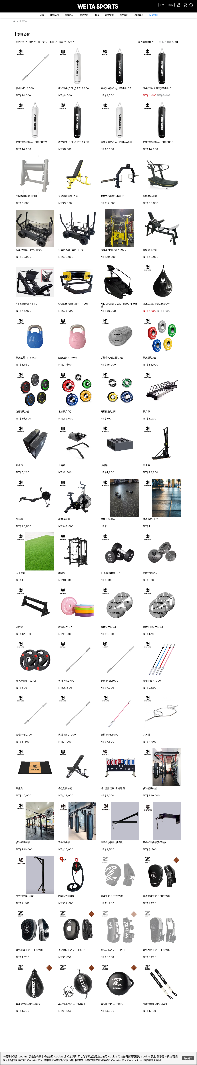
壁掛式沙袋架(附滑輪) (154, 842)
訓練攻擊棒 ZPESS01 (155, 1004)
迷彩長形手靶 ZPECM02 (157, 950)
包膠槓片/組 (22, 411)
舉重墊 (19, 465)
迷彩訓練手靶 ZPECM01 (29, 950)
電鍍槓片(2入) (108, 627)
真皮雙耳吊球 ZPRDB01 (71, 1004)
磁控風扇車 (64, 519)
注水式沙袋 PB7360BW (156, 304)
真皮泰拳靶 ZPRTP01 (113, 950)
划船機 (19, 519)
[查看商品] (30, 66)
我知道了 (188, 1058)
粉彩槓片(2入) (66, 627)
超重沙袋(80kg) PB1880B (158, 142)
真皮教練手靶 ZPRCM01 (72, 950)
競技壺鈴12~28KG (26, 357)
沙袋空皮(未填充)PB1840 (157, 88)
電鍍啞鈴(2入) (150, 573)
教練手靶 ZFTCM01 (112, 896)
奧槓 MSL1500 (25, 88)
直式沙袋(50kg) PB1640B (73, 142)
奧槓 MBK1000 (152, 681)
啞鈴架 (19, 627)
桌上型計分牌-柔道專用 (113, 788)
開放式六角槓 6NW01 (113, 196)
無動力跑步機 (150, 196)
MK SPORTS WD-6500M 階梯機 (119, 305)
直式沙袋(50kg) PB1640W (116, 142)
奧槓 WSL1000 (67, 735)
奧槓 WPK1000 (109, 735)
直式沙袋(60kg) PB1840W (73, 88)
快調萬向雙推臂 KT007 (113, 250)
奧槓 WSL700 (24, 735)
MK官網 (153, 15)
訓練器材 (69, 15)
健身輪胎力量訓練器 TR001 (73, 304)
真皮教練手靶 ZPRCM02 (157, 896)
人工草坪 (20, 573)
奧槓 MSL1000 (109, 681)
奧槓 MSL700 (66, 681)
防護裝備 (84, 15)
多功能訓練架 (150, 788)
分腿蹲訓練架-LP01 (26, 196)
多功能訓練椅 (65, 788)
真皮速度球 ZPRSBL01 (29, 1004)
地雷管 (61, 465)
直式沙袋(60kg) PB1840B (116, 88)
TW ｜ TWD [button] (166, 5)
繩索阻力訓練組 (66, 896)
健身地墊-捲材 (108, 519)
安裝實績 (109, 15)
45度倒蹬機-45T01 (27, 304)
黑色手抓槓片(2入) (26, 681)
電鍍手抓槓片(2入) (153, 627)
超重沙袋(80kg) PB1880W (31, 142)
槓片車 (146, 411)
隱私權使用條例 (152, 1060)
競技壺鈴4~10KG (67, 357)
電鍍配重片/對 (108, 411)
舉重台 (19, 788)
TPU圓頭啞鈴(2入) (111, 573)
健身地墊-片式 (150, 519)
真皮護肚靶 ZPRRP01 (113, 1004)
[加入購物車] (39, 66)
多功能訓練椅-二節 (68, 196)
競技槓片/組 (149, 357)
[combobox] (20, 42)
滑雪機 (146, 465)
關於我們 (124, 15)
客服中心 (139, 15)
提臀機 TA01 (150, 250)
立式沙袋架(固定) (25, 896)
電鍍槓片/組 (64, 411)
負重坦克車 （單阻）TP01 (71, 250)
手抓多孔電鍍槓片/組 (112, 357)
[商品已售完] (39, 174)
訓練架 (61, 573)
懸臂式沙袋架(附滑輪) (112, 842)
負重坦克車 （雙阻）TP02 (29, 250)
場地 (96, 15)
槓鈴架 (104, 465)
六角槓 (146, 735)
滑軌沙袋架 (64, 842)
